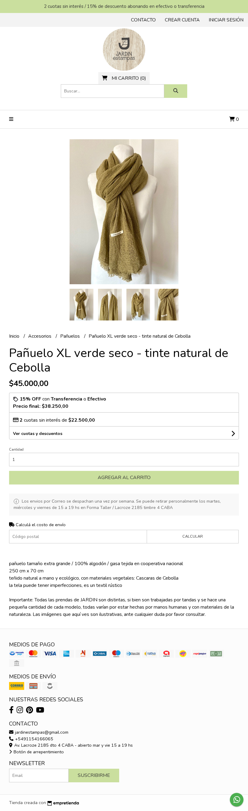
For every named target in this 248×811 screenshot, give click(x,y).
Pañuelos (70, 336)
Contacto (143, 20)
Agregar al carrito (124, 477)
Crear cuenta (182, 20)
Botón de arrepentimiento (38, 752)
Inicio (15, 336)
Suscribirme (94, 775)
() (129, 78)
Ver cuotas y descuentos (37, 433)
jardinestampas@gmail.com (41, 732)
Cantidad (16, 449)
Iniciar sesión (226, 20)
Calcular (192, 536)
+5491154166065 (33, 739)
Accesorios (40, 336)
